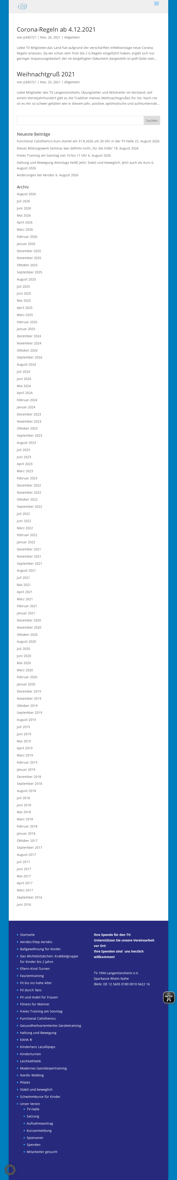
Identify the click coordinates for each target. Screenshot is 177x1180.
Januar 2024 (26, 407)
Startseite (27, 934)
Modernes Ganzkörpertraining (43, 1068)
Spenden (34, 1144)
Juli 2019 (23, 727)
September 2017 (29, 847)
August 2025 (26, 279)
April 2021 (24, 592)
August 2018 (26, 791)
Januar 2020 (26, 684)
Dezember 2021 (29, 549)
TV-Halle (33, 1109)
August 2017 (26, 854)
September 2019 (29, 712)
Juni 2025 (24, 293)
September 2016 (29, 897)
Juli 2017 (23, 862)
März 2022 (25, 528)
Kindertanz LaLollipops (37, 1047)
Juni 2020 (24, 656)
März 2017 (25, 890)
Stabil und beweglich (36, 1089)
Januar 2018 (26, 833)
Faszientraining (32, 976)
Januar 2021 (26, 613)
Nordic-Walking (32, 1075)
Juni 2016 (24, 904)
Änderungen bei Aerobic (36, 175)
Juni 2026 (24, 208)
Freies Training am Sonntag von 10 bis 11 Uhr (52, 155)
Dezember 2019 (29, 691)
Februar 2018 (27, 826)
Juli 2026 (23, 201)
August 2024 (26, 364)
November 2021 (29, 556)
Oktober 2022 (27, 499)
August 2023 (26, 442)
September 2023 (29, 435)
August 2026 (26, 194)
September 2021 (29, 563)
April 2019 (24, 748)
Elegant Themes (80, 1174)
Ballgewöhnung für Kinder (40, 949)
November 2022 (29, 492)
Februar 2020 (27, 677)
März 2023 (25, 471)
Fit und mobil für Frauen (39, 997)
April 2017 (24, 883)
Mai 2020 (24, 663)
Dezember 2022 (29, 485)
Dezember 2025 (29, 251)
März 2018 (25, 819)
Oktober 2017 (27, 840)
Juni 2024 (24, 378)
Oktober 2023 (27, 428)
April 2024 (24, 393)
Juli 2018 (23, 798)
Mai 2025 (24, 300)
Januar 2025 (26, 329)
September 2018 (29, 783)
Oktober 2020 (27, 634)
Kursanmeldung (39, 1130)
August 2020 (26, 641)
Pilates (25, 1082)
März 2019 (25, 755)
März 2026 (25, 229)
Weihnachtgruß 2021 (46, 74)
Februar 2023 (27, 478)
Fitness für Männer (35, 1004)
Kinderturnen (30, 1054)
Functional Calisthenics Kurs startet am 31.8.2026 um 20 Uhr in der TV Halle (75, 141)
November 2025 (29, 258)
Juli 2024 (23, 371)
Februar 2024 (27, 400)
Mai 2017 (24, 876)
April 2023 (24, 464)
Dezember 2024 (29, 336)
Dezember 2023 (29, 414)
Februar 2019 (27, 762)
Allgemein (72, 37)
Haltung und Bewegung (38, 1033)
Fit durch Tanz (31, 990)
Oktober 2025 (27, 265)
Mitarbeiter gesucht (42, 1152)
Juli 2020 (23, 648)
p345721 (29, 37)
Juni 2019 (24, 734)
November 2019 (29, 698)
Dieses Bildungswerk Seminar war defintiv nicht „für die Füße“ (65, 148)
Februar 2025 (27, 322)
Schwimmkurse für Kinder (40, 1096)
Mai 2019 (24, 741)
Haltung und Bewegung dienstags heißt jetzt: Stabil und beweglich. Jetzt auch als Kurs (83, 162)
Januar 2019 (26, 769)
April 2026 (24, 222)
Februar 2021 (27, 606)
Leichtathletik (30, 1061)
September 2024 (29, 357)
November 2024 (29, 343)
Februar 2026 (27, 236)
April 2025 (24, 307)
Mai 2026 (24, 215)
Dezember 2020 (29, 620)
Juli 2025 (23, 286)
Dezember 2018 (29, 776)
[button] (10, 1170)
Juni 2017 (24, 869)
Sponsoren (35, 1137)
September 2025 (29, 272)
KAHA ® (26, 1039)
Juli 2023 (23, 450)
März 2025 (25, 315)
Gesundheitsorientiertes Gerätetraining (50, 1025)
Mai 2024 (24, 386)
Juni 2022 (24, 521)
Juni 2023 (24, 457)
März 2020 (25, 670)
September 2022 (29, 506)
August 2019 (26, 719)
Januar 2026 (26, 244)
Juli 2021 (23, 577)
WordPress (117, 1174)
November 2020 (29, 627)
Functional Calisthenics (38, 1018)
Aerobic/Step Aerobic (36, 942)
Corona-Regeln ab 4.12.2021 (56, 29)
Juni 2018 (24, 805)
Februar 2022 (27, 535)
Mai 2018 (24, 812)
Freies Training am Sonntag (41, 1011)
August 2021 (26, 570)
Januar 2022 (26, 542)
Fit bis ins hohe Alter (36, 983)
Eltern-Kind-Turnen (35, 968)
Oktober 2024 (27, 350)
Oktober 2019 (27, 705)
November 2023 (29, 421)
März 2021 (25, 599)
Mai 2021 (24, 585)
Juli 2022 (23, 513)
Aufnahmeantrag (40, 1123)
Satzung (33, 1116)
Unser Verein (30, 1104)
